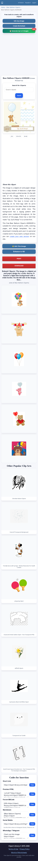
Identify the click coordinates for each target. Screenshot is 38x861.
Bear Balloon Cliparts (13, 7)
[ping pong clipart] (19, 585)
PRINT (19, 258)
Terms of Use (13, 849)
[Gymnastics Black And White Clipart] (19, 686)
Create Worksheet (19, 26)
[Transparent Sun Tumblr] (19, 719)
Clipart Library (14, 846)
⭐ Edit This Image (19, 246)
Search (19, 95)
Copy (32, 785)
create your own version (19, 236)
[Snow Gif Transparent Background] (19, 516)
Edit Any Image (19, 21)
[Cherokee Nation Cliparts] (19, 482)
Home (3, 7)
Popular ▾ (28, 2)
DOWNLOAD (19, 266)
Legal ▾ (34, 2)
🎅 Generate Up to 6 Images (22, 30)
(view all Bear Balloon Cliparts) (19, 283)
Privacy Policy (25, 849)
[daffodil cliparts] (19, 652)
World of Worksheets (19, 852)
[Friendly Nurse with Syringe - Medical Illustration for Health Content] (19, 550)
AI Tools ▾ (21, 2)
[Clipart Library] (2, 3)
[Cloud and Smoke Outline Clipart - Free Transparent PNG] (19, 619)
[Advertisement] (19, 55)
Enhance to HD (19, 252)
